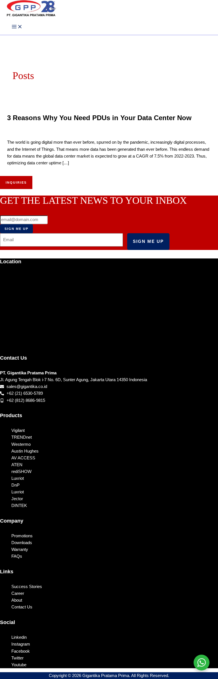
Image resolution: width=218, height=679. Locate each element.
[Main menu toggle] (17, 27)
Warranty (19, 549)
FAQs (16, 556)
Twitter (17, 658)
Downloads (21, 542)
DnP (15, 485)
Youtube (18, 665)
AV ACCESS (23, 458)
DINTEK (19, 505)
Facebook (20, 651)
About (16, 600)
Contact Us (21, 607)
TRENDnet (21, 437)
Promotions (22, 536)
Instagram (20, 644)
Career (17, 593)
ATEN (16, 464)
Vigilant (18, 430)
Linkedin (19, 637)
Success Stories (26, 586)
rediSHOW (21, 471)
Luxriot (17, 478)
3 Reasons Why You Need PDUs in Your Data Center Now (99, 118)
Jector (17, 498)
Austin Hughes (25, 451)
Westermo (21, 444)
